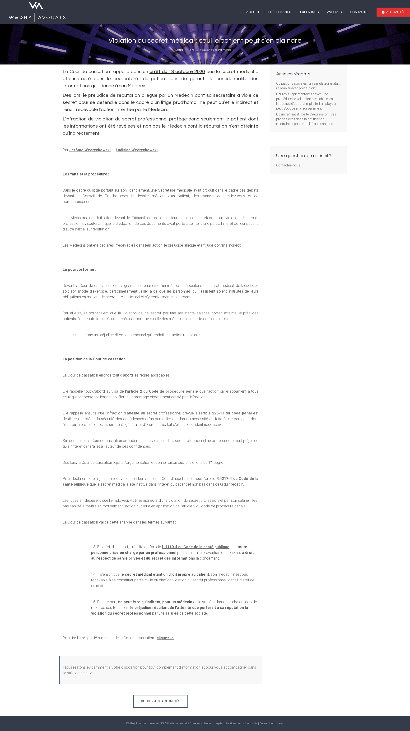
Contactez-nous (288, 165)
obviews (279, 723)
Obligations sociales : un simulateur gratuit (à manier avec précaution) (308, 86)
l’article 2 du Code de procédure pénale (161, 391)
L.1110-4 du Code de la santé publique (195, 547)
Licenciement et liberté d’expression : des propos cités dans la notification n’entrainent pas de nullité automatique (306, 119)
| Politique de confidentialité (241, 723)
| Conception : (266, 723)
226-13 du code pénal (232, 413)
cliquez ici (165, 638)
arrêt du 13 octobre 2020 (177, 71)
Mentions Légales (213, 723)
